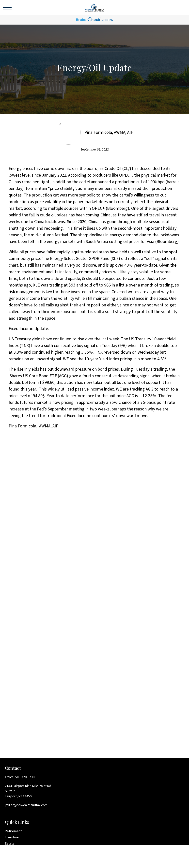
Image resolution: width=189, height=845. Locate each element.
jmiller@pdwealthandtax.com (26, 805)
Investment (13, 837)
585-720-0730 (24, 777)
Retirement (13, 831)
